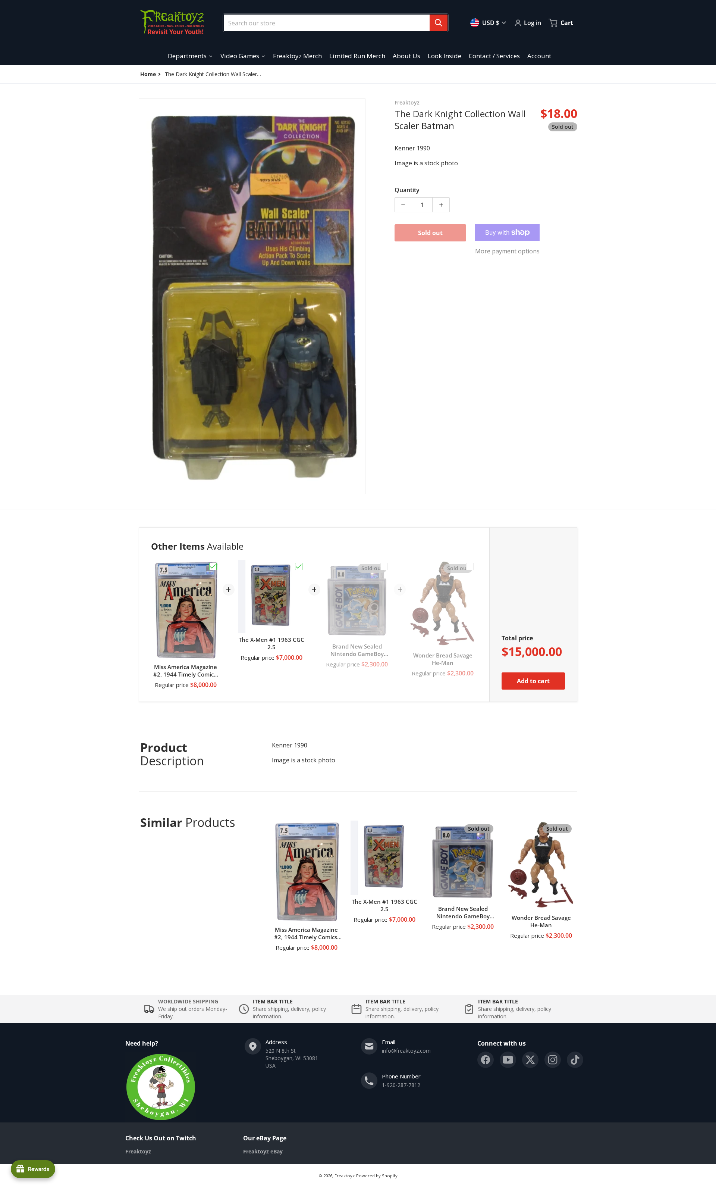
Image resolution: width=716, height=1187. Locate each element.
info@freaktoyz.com (406, 1050)
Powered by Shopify (377, 1175)
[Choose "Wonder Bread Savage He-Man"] (470, 566)
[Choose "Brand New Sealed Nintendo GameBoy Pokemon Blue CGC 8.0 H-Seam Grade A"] (384, 566)
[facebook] (485, 1060)
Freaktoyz (345, 1175)
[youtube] (508, 1060)
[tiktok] (575, 1060)
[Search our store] (439, 23)
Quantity (407, 190)
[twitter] (530, 1060)
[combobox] (333, 23)
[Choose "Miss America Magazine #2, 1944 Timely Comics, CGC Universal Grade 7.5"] (213, 566)
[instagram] (552, 1060)
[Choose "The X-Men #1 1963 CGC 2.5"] (298, 566)
